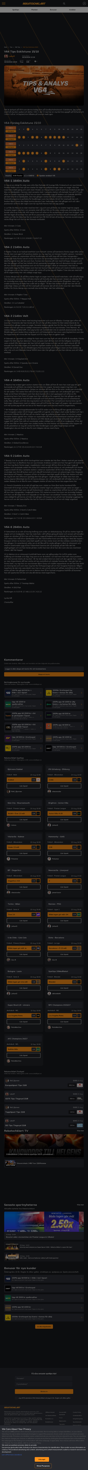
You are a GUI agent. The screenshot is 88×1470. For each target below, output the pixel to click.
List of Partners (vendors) (12, 1455)
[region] (44, 1447)
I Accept (41, 1459)
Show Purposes (43, 1466)
